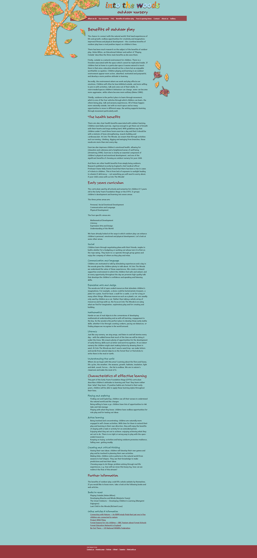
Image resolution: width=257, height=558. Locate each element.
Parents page (100, 549)
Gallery (172, 18)
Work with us (131, 549)
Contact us (90, 549)
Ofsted (115, 549)
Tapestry (122, 549)
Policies (108, 549)
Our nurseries (104, 18)
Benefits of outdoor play (125, 18)
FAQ (112, 18)
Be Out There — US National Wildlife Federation (110, 527)
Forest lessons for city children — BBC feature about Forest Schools (118, 522)
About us (165, 18)
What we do (92, 18)
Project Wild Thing (98, 519)
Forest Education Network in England (105, 525)
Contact (157, 18)
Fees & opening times (144, 18)
